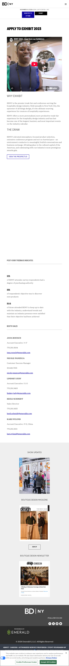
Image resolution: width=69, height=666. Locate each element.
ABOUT (6, 647)
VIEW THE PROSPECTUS (18, 157)
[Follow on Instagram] (57, 623)
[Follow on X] (53, 623)
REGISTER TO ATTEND (28, 15)
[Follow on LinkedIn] (60, 623)
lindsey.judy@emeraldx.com (19, 393)
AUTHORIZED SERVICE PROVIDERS (32, 647)
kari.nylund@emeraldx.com (18, 434)
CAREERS (14, 647)
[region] (34, 658)
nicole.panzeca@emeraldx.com (20, 373)
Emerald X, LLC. (29, 642)
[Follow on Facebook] (49, 623)
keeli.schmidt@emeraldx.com (19, 413)
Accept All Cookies (48, 662)
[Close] (66, 653)
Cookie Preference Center (26, 662)
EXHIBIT (41, 13)
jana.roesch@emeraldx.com (18, 352)
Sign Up (34, 547)
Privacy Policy (51, 658)
